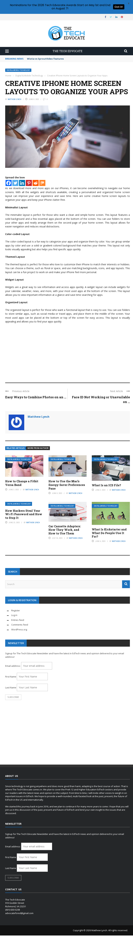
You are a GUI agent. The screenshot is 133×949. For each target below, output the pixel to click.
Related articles (16, 448)
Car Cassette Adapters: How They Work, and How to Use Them (64, 529)
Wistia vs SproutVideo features (45, 58)
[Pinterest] (29, 183)
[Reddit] (36, 183)
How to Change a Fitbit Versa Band (21, 483)
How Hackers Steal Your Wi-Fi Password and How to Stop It (23, 514)
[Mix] (42, 183)
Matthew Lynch (14, 99)
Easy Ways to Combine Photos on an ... (35, 397)
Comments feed (19, 624)
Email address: (13, 665)
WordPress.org (19, 629)
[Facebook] (9, 183)
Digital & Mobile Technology (18, 70)
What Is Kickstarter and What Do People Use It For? (109, 532)
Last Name (10, 687)
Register (15, 610)
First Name (10, 676)
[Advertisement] (67, 351)
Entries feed (17, 620)
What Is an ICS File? (106, 485)
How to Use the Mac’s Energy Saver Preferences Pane (66, 484)
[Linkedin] (22, 183)
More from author (38, 448)
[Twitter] (15, 183)
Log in (14, 615)
